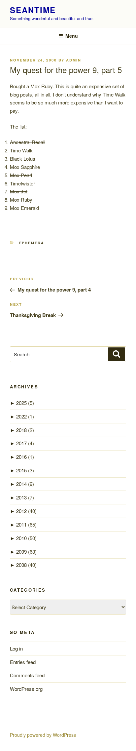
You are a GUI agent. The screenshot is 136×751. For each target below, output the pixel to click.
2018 (21, 429)
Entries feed (23, 661)
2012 (21, 510)
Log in (16, 648)
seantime (33, 10)
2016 (21, 456)
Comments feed (27, 675)
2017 (21, 443)
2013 (21, 497)
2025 (21, 402)
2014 (21, 483)
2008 (21, 564)
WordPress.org (26, 688)
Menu (71, 35)
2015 (21, 470)
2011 (21, 524)
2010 (21, 537)
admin (73, 60)
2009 (21, 551)
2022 (21, 416)
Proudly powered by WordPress (43, 734)
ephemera (32, 242)
